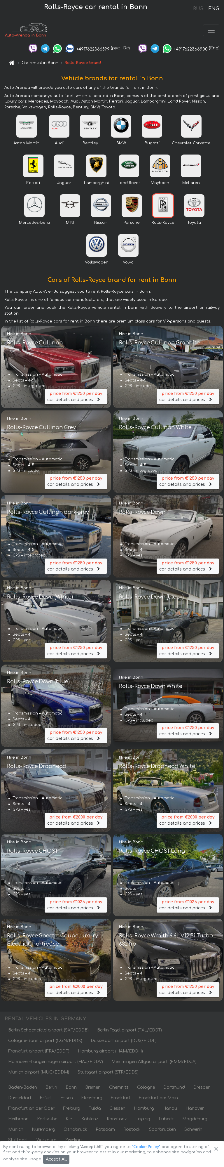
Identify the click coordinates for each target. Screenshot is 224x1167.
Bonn (71, 1087)
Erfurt (46, 1098)
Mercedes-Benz (34, 223)
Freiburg (71, 1108)
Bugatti (152, 143)
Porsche (132, 223)
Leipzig (142, 1119)
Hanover (195, 1108)
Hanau (169, 1108)
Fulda (95, 1108)
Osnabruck (75, 1129)
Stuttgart (18, 1140)
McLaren (191, 183)
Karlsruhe (47, 1119)
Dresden (202, 1087)
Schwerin (193, 1129)
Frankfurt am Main (158, 1098)
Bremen (93, 1087)
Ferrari (33, 183)
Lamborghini (96, 183)
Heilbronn (18, 1119)
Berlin (51, 1087)
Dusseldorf (19, 1098)
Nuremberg (43, 1129)
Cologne (146, 1087)
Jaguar (64, 183)
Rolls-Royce (163, 223)
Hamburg (144, 1108)
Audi (59, 143)
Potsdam (105, 1129)
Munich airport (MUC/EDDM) (38, 1072)
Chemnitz (119, 1087)
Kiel (69, 1119)
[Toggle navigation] (211, 30)
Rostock (132, 1129)
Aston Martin (26, 143)
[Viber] (32, 48)
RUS (198, 8)
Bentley (90, 143)
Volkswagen (96, 262)
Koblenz (89, 1119)
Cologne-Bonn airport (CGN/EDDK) (45, 1040)
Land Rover (129, 183)
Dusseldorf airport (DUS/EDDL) (124, 1040)
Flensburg (91, 1098)
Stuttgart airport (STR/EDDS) (108, 1072)
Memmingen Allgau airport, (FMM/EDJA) (154, 1062)
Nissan (100, 223)
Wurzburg (46, 1140)
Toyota (194, 223)
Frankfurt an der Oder (31, 1108)
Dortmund (174, 1087)
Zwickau (73, 1140)
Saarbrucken (162, 1129)
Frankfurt (120, 1098)
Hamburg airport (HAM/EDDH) (110, 1051)
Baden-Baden (22, 1087)
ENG (213, 8)
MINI (70, 223)
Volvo (128, 262)
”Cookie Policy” (146, 1147)
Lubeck (166, 1119)
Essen (66, 1098)
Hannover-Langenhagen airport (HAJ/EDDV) (55, 1062)
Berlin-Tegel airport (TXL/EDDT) (129, 1030)
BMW (121, 143)
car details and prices (74, 396)
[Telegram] (45, 48)
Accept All (56, 1159)
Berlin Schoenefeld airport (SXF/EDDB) (48, 1030)
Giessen (117, 1108)
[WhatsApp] (57, 48)
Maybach (160, 183)
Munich (15, 1129)
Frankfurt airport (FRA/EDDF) (38, 1051)
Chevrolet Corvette (191, 143)
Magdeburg (194, 1119)
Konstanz (117, 1119)
